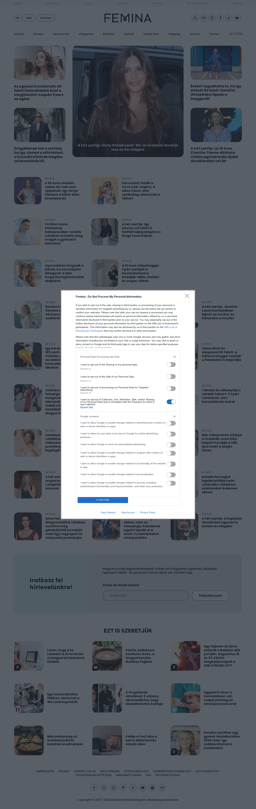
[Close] (188, 297)
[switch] (171, 364)
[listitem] (128, 357)
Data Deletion (108, 512)
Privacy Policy (147, 512)
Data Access (128, 512)
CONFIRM (102, 500)
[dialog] (128, 404)
